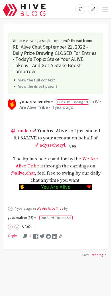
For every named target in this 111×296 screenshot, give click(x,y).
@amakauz (23, 131)
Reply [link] (12, 235)
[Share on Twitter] (42, 235)
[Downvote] (17, 226)
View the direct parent (37, 86)
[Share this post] (60, 236)
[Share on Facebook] (35, 235)
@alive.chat (23, 173)
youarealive (34, 102)
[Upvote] (11, 226)
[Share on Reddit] (48, 235)
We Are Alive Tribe (50, 208)
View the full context (36, 80)
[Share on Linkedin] (54, 235)
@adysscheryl (50, 145)
